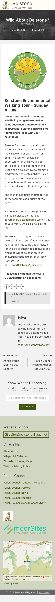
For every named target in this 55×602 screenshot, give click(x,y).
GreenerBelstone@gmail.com (25, 219)
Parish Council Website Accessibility (24, 502)
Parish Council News (15, 492)
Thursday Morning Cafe (17, 461)
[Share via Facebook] (7, 286)
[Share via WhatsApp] (16, 286)
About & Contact (13, 451)
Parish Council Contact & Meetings (24, 482)
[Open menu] (50, 5)
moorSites (44, 592)
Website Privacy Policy (16, 466)
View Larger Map (11, 583)
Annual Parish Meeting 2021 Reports (11, 362)
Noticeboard (27, 24)
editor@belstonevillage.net (33, 344)
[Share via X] (11, 286)
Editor (24, 30)
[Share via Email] (21, 286)
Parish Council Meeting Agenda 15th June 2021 (42, 362)
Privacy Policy (37, 391)
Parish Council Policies (16, 487)
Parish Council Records (17, 497)
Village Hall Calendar (15, 456)
